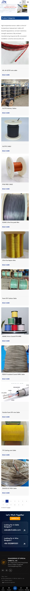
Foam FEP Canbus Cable (9, 298)
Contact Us (15, 518)
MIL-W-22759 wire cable (9, 70)
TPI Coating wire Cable (9, 450)
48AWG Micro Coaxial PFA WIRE (11, 336)
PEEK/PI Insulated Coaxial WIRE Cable (13, 374)
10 (14, 505)
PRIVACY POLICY (8, 580)
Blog (3, 576)
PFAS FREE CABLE (7, 184)
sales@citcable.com (12, 530)
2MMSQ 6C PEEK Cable (9, 488)
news (6, 576)
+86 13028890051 (11, 543)
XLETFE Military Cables (9, 108)
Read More (6, 75)
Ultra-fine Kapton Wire (9, 260)
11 (18, 505)
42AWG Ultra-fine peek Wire (10, 222)
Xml (3, 580)
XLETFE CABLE (6, 146)
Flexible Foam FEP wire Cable (11, 412)
